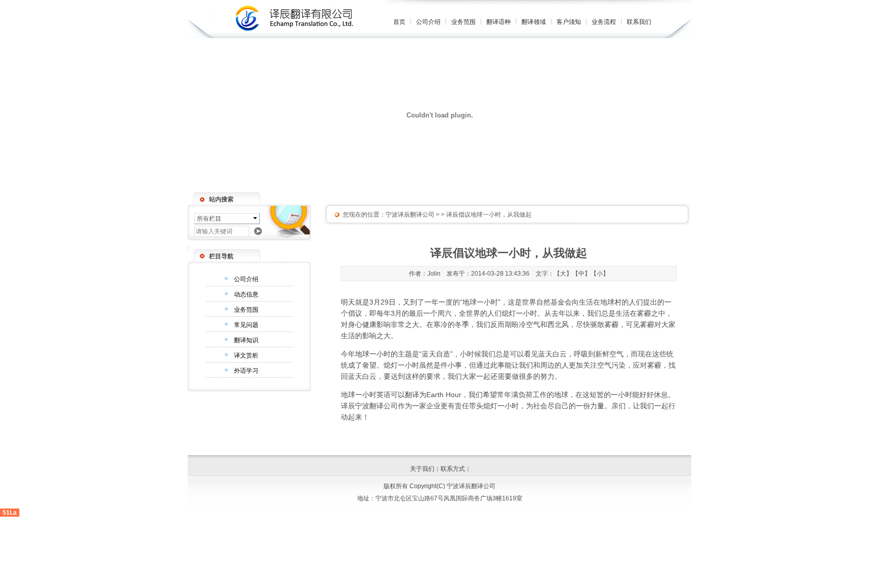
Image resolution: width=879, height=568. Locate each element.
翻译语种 (498, 21)
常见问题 (246, 324)
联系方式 (453, 468)
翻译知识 (246, 340)
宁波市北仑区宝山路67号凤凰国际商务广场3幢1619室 (448, 498)
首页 (399, 21)
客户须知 (568, 21)
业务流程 (604, 21)
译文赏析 (246, 355)
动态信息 (246, 294)
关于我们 (422, 468)
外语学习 (246, 370)
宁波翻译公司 (376, 406)
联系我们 (639, 21)
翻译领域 (533, 21)
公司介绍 (428, 21)
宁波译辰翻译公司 (410, 214)
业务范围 (463, 21)
